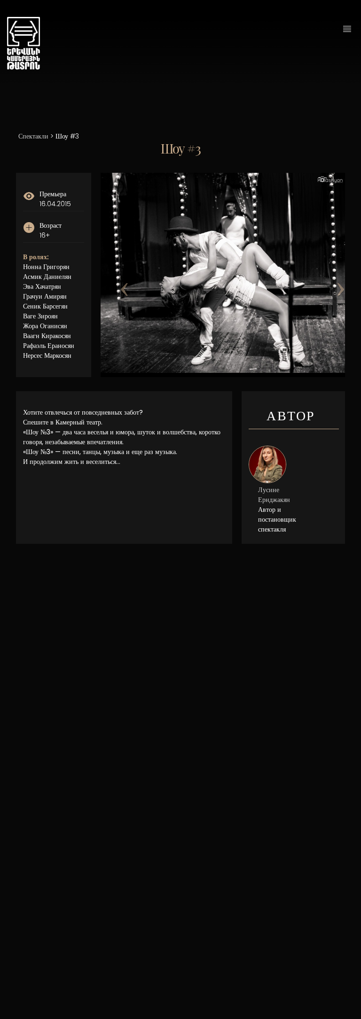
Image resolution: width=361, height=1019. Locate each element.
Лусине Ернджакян (274, 494)
